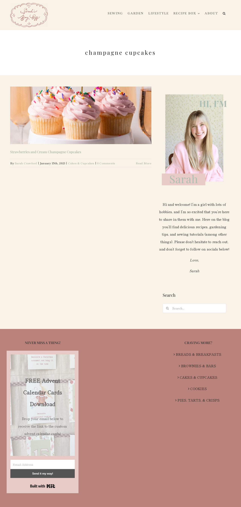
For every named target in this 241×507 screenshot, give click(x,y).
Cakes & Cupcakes (81, 163)
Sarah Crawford (26, 163)
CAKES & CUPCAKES (198, 377)
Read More (143, 163)
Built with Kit (42, 486)
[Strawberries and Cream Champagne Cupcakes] (80, 115)
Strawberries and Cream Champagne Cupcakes (45, 152)
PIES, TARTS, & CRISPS (199, 400)
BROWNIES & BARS (198, 365)
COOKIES (198, 388)
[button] (224, 13)
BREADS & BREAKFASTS (198, 354)
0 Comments (106, 163)
